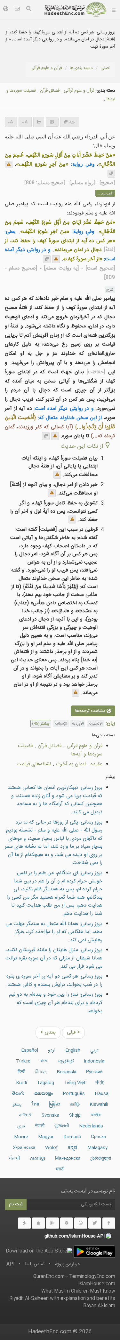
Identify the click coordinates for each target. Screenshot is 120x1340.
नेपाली (39, 1126)
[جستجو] (29, 10)
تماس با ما (34, 1264)
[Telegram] (66, 1223)
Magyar (46, 1137)
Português (74, 1094)
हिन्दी (21, 1072)
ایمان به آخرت (71, 764)
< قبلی (73, 1032)
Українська (24, 1148)
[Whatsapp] (80, 1223)
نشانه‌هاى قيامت (34, 764)
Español (29, 1050)
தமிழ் (75, 1104)
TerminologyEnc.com (92, 1276)
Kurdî (21, 1083)
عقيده (96, 764)
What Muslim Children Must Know (78, 1291)
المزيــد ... (105, 193)
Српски (98, 1137)
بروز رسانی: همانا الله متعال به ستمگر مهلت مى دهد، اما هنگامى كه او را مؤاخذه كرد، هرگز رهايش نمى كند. (53, 932)
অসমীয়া (96, 1115)
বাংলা (44, 1061)
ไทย (35, 1104)
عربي (94, 1050)
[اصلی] (113, 9)
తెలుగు (18, 1094)
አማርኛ (25, 1115)
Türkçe (23, 1061)
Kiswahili (99, 1104)
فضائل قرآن (50, 90)
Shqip (75, 1115)
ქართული (100, 1158)
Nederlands (91, 1126)
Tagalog (45, 1083)
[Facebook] (108, 1223)
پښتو (16, 1104)
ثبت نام (15, 1204)
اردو (51, 1050)
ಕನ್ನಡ (72, 1148)
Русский (94, 1072)
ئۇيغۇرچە (66, 1061)
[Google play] (52, 1223)
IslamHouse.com (96, 1284)
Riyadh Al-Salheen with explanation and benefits (62, 1298)
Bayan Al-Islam (99, 1306)
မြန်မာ (54, 1104)
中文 (99, 1083)
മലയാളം (43, 1094)
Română (72, 1137)
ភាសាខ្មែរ (37, 1158)
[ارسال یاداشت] (8, 164)
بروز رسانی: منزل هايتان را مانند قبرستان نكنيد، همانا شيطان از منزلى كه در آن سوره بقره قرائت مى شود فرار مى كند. (53, 958)
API (10, 1264)
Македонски (67, 1158)
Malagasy (97, 1148)
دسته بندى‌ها (81, 68)
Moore (21, 1137)
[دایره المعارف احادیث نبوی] (75, 9)
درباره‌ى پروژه (67, 1264)
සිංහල (41, 1072)
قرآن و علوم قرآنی (46, 68)
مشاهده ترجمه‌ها (91, 711)
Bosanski (66, 1072)
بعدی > (48, 1032)
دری (21, 1126)
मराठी (60, 1169)
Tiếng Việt (74, 1083)
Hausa (101, 1094)
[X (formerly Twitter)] (94, 1223)
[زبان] (6, 10)
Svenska (50, 1115)
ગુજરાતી (61, 1126)
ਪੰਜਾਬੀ (14, 1158)
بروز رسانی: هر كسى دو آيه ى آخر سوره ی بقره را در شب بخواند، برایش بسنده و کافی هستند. (54, 980)
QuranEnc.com (49, 1276)
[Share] (52, 122)
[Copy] (111, 174)
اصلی (105, 68)
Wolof (51, 1148)
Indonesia (94, 1061)
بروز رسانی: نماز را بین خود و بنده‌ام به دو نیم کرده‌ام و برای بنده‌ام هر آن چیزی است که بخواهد (55, 1002)
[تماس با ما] (17, 10)
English (72, 1050)
